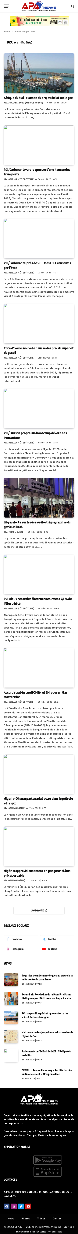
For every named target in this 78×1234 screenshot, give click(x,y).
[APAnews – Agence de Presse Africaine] (38, 6)
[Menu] (6, 6)
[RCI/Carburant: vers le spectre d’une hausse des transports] (39, 145)
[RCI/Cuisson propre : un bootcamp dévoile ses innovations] (39, 408)
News (11, 1218)
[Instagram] (14, 1206)
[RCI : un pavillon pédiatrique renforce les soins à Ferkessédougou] (11, 1017)
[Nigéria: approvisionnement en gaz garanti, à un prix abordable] (39, 846)
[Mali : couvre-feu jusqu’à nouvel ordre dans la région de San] (11, 1036)
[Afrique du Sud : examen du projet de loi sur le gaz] (39, 73)
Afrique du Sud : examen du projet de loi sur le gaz (38, 97)
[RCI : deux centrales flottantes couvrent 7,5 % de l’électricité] (39, 574)
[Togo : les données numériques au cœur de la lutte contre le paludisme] (11, 979)
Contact (57, 1218)
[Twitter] (21, 1206)
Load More (37, 910)
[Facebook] (6, 1206)
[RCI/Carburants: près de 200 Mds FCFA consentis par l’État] (39, 238)
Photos (25, 1218)
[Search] (72, 6)
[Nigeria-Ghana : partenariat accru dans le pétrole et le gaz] (39, 774)
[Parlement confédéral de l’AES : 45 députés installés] (11, 1055)
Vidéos (41, 1218)
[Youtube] (28, 1206)
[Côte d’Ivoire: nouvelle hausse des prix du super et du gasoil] (39, 323)
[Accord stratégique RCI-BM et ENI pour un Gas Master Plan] (39, 668)
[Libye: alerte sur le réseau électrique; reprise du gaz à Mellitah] (39, 498)
